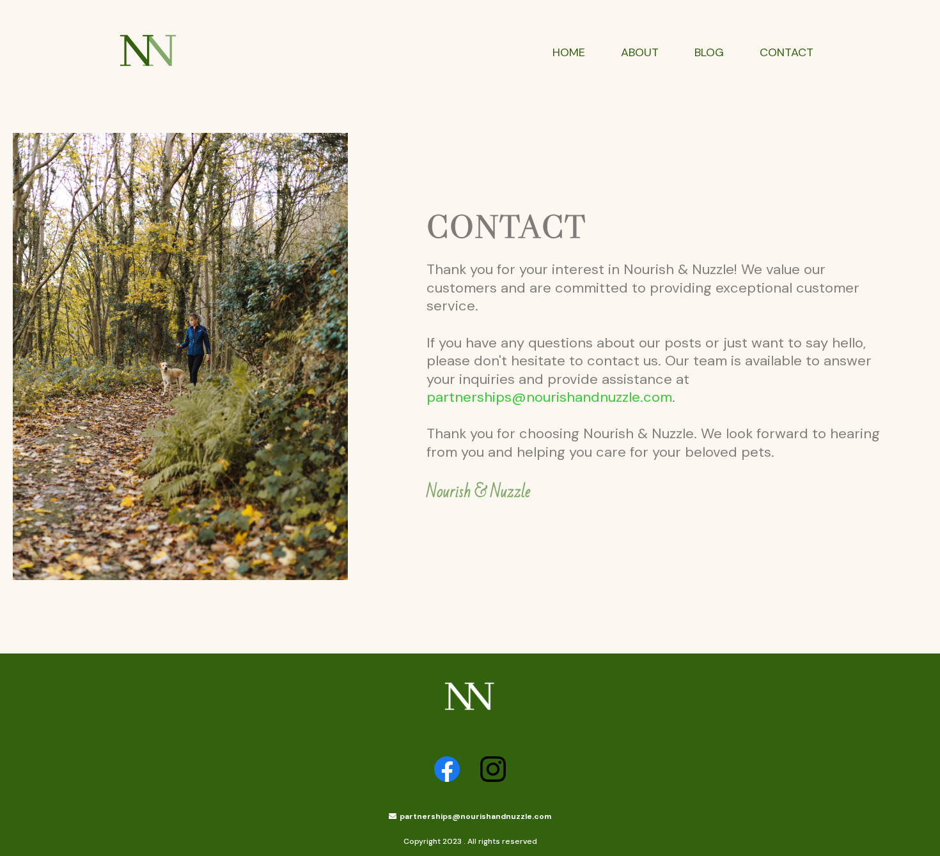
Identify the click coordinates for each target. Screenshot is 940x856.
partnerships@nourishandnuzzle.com (549, 397)
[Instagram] (493, 769)
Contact (786, 52)
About (640, 52)
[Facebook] (447, 769)
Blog (709, 52)
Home (568, 52)
